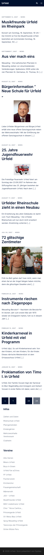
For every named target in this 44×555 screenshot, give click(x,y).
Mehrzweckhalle (10, 433)
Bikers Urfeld (9, 462)
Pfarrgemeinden (10, 425)
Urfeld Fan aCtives (11, 470)
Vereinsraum (8, 436)
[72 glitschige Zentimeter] (22, 260)
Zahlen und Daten (10, 416)
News (23, 17)
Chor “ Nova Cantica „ (12, 508)
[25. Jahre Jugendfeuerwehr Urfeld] (22, 169)
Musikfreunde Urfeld (12, 500)
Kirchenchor (8, 483)
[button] (37, 3)
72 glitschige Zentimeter (13, 239)
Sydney (38, 551)
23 (29, 401)
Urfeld (5, 3)
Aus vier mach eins (18, 56)
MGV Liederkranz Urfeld (13, 504)
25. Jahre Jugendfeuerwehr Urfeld (17, 154)
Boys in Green (9, 466)
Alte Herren (8, 458)
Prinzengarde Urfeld (12, 512)
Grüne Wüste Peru (11, 529)
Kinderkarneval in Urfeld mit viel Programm (17, 337)
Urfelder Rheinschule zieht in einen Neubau (20, 205)
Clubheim (7, 440)
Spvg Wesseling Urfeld (13, 521)
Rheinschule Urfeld (11, 421)
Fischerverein (9, 479)
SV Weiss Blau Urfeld (12, 516)
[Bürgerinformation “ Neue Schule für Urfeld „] (22, 111)
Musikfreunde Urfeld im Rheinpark (19, 24)
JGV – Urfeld (8, 496)
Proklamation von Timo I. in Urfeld (21, 374)
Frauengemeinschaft (12, 487)
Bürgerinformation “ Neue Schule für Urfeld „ (21, 91)
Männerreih (8, 491)
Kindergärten (9, 429)
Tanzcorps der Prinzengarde (15, 525)
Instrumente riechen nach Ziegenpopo (19, 301)
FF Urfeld (7, 475)
